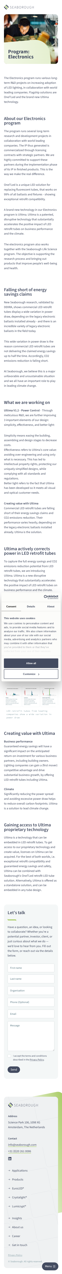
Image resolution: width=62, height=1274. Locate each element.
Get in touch (19, 1245)
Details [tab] (31, 606)
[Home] (19, 7)
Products (17, 1179)
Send (14, 1070)
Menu (48, 1266)
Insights (17, 1218)
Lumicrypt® (19, 1206)
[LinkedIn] (10, 1158)
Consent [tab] (11, 606)
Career (16, 1236)
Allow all (31, 663)
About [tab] (50, 606)
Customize (29, 674)
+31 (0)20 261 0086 (19, 1151)
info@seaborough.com (22, 1145)
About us (17, 1227)
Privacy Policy (37, 1059)
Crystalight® (19, 1197)
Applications (20, 1171)
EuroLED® (18, 1188)
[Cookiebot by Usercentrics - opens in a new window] (44, 597)
